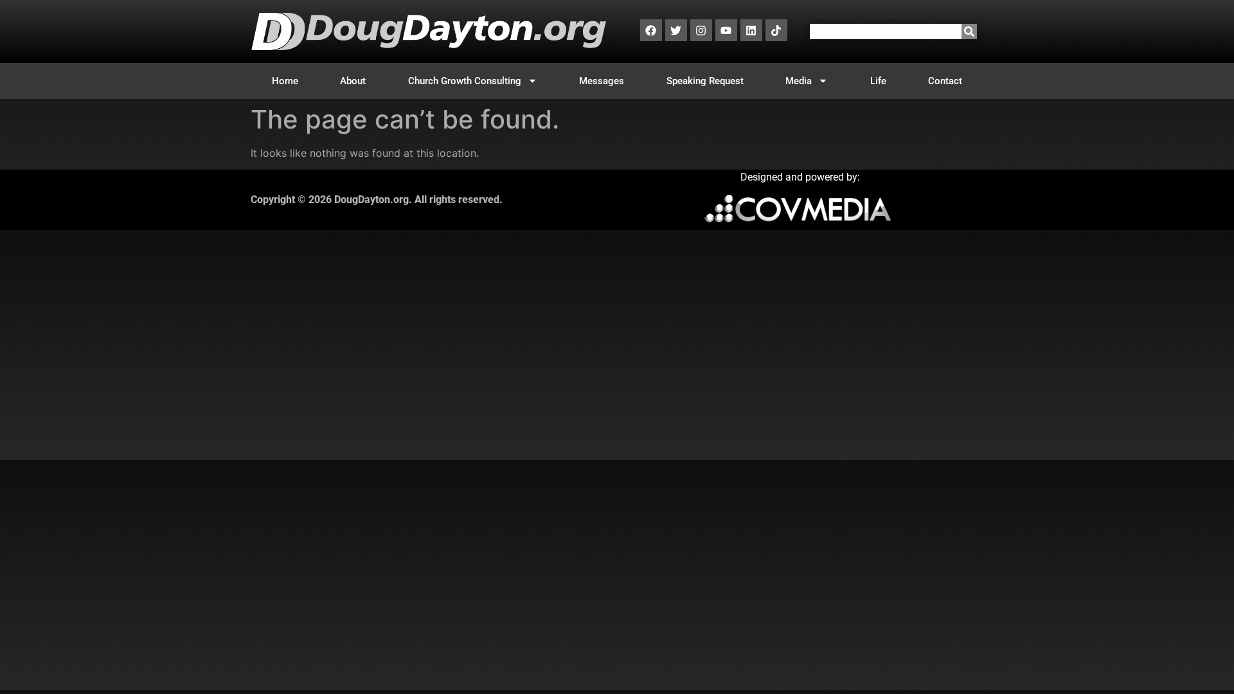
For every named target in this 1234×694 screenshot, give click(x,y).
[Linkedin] (751, 30)
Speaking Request (705, 81)
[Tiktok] (776, 30)
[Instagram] (701, 30)
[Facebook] (651, 30)
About (353, 81)
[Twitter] (676, 30)
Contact (945, 81)
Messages (601, 81)
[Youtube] (726, 30)
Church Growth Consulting (464, 81)
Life (878, 81)
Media (798, 81)
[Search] (969, 31)
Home (285, 81)
